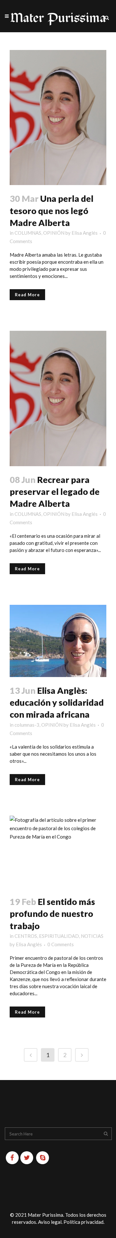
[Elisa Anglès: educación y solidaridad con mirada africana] (58, 641)
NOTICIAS (92, 936)
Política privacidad (83, 1222)
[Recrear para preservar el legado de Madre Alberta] (58, 398)
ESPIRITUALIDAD (59, 936)
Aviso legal (50, 1222)
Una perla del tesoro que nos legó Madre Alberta (51, 210)
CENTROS (26, 936)
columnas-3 (27, 725)
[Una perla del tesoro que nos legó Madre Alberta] (58, 117)
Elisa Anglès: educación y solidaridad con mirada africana (57, 702)
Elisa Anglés (85, 233)
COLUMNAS (28, 233)
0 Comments (60, 944)
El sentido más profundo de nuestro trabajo (52, 913)
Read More (27, 294)
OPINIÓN (53, 233)
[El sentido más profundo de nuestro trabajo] (58, 852)
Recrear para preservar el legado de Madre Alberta (55, 491)
